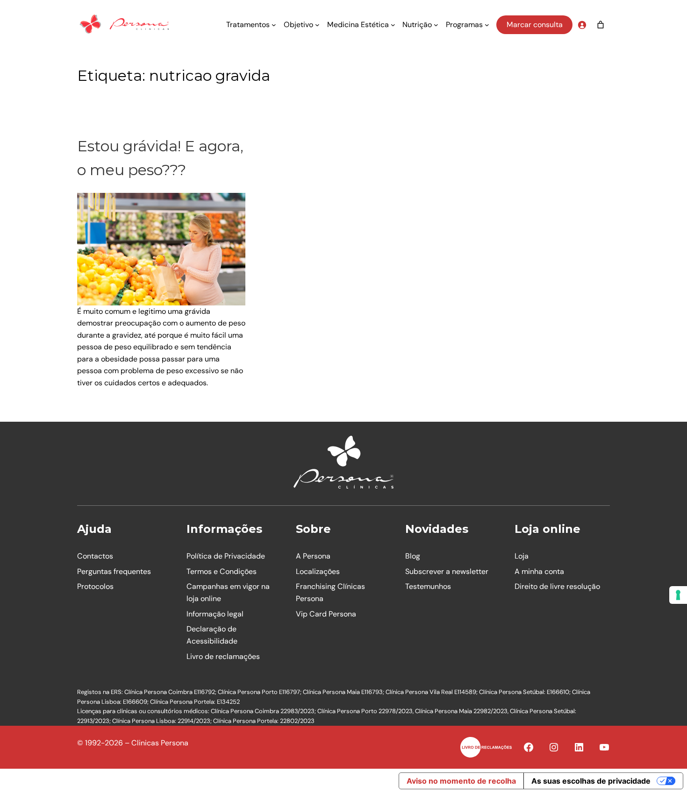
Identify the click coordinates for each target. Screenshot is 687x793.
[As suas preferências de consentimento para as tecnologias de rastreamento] (678, 595)
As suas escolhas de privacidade (591, 781)
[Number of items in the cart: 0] (600, 24)
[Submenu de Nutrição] (436, 24)
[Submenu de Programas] (487, 24)
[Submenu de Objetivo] (317, 24)
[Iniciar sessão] (581, 24)
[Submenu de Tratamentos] (274, 24)
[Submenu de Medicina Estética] (393, 24)
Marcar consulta (535, 24)
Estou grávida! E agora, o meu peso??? (160, 158)
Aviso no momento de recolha (461, 781)
